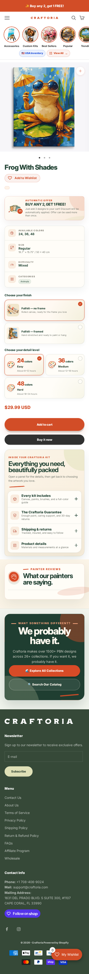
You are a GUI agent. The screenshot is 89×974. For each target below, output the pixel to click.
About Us (11, 805)
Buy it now (44, 439)
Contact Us (13, 798)
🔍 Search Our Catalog (44, 684)
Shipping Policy (16, 828)
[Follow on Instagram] (18, 929)
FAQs (9, 843)
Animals (25, 281)
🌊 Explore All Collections (44, 670)
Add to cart (44, 424)
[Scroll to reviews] (7, 188)
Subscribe (18, 771)
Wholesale (12, 858)
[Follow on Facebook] (7, 929)
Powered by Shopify (56, 942)
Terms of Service (17, 813)
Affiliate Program (17, 851)
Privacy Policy (15, 820)
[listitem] (12, 37)
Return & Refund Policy (22, 836)
